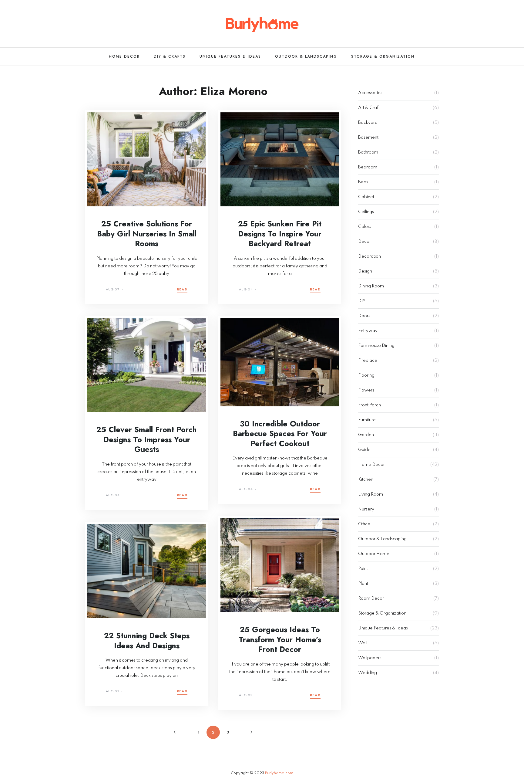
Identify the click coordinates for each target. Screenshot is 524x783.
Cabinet (366, 197)
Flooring (366, 375)
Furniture (367, 420)
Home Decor (124, 56)
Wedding (367, 673)
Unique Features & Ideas (230, 56)
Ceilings (366, 212)
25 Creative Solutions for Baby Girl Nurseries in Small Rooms (146, 233)
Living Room (370, 494)
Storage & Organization (383, 56)
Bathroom (368, 152)
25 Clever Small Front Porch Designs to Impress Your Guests (146, 439)
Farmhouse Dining (376, 346)
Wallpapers (369, 658)
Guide (364, 450)
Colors (364, 227)
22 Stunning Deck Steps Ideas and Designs (147, 640)
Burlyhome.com (279, 773)
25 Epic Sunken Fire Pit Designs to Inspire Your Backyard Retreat (279, 233)
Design (365, 271)
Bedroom (367, 167)
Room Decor (371, 598)
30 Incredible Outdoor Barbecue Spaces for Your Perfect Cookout (280, 433)
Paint (363, 569)
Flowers (366, 390)
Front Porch (369, 405)
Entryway (368, 331)
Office (364, 524)
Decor (364, 241)
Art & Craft (369, 108)
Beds (363, 182)
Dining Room (371, 286)
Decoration (369, 256)
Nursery (366, 509)
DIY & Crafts (170, 56)
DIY (361, 301)
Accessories (370, 93)
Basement (368, 137)
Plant (363, 583)
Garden (366, 435)
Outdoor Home (373, 554)
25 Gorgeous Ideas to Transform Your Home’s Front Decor (280, 639)
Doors (364, 316)
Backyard (368, 122)
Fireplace (367, 360)
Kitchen (365, 479)
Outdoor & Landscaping (306, 56)
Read (182, 290)
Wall (362, 643)
